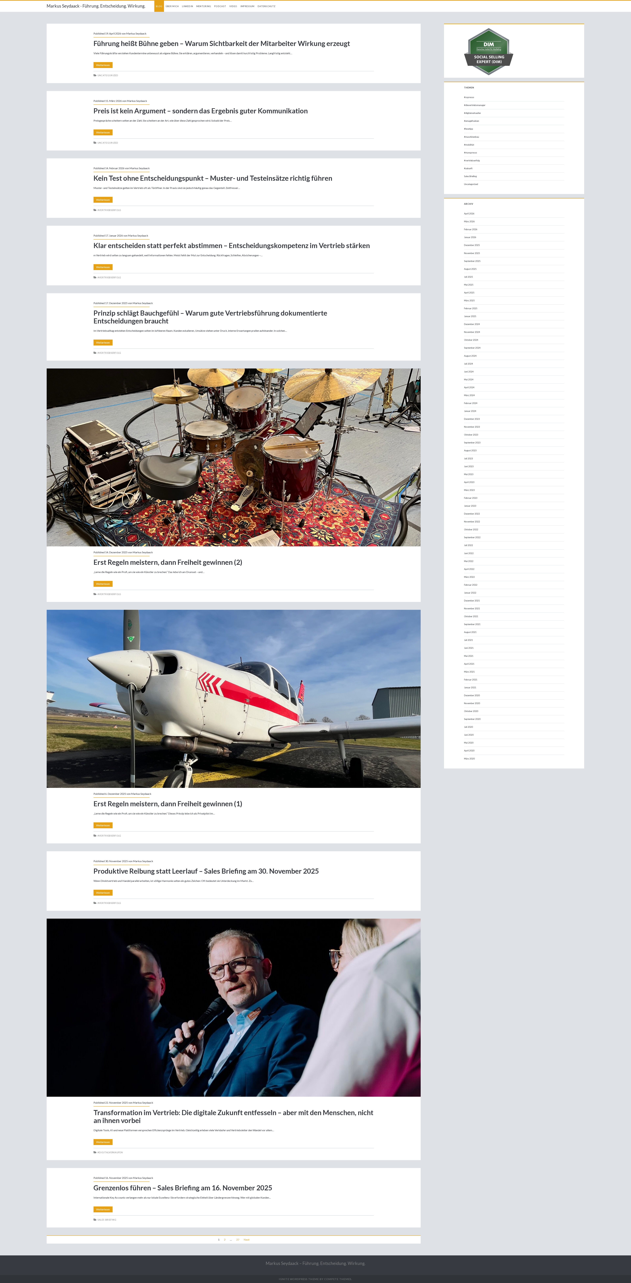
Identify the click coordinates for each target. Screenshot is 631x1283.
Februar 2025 (470, 308)
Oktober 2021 (471, 616)
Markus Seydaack (136, 33)
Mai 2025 (468, 284)
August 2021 (470, 632)
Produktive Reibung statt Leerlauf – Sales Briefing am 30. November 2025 (206, 871)
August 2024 (470, 356)
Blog (159, 6)
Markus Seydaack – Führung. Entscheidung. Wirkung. (315, 1263)
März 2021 (469, 671)
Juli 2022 (468, 545)
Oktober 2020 (471, 711)
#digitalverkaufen (110, 1152)
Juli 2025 (468, 276)
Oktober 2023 (471, 434)
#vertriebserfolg (109, 210)
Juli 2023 (468, 458)
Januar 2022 (470, 592)
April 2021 (469, 664)
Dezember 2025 (472, 245)
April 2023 (469, 482)
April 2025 (469, 292)
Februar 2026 (470, 229)
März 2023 (469, 490)
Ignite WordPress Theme (299, 1279)
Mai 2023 (468, 474)
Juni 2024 (469, 371)
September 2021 (472, 624)
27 (237, 1239)
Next (246, 1239)
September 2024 (472, 347)
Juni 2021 (469, 648)
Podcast (220, 6)
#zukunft (468, 168)
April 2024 (469, 387)
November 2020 (472, 703)
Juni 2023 (469, 466)
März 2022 (469, 577)
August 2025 (470, 269)
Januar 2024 (470, 411)
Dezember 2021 (472, 600)
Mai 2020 (468, 742)
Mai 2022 (468, 561)
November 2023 (472, 426)
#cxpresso (469, 97)
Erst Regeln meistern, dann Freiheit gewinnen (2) (234, 457)
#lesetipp (468, 128)
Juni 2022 (469, 553)
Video (233, 6)
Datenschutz (266, 6)
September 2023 (472, 442)
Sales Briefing (107, 1219)
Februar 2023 (470, 498)
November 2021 (472, 608)
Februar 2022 (470, 585)
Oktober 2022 (471, 529)
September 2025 (472, 261)
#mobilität (469, 144)
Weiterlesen (104, 65)
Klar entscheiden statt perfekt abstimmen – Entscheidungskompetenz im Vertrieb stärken (231, 245)
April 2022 (469, 569)
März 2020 (469, 758)
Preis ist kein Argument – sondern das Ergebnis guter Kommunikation (200, 111)
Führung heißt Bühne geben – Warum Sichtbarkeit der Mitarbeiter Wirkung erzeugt (221, 43)
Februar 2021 (470, 679)
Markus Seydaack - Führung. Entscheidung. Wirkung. (96, 6)
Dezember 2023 (472, 419)
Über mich (172, 6)
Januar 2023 (470, 505)
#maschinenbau (471, 137)
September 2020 (472, 719)
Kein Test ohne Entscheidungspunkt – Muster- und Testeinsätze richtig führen (212, 178)
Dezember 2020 (472, 695)
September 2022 (472, 537)
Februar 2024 (470, 403)
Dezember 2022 (472, 513)
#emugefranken (471, 121)
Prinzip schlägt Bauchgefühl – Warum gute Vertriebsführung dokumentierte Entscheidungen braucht (210, 317)
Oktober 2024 (471, 340)
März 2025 (469, 300)
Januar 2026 (470, 237)
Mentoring (203, 6)
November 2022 (472, 521)
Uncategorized (108, 75)
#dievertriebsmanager (474, 105)
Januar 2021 (470, 687)
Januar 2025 (470, 316)
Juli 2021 (468, 640)
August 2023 (470, 450)
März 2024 (469, 395)
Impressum (247, 6)
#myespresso (470, 152)
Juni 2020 (469, 734)
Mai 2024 (468, 379)
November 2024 (472, 332)
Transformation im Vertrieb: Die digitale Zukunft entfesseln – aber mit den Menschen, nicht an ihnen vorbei (234, 1008)
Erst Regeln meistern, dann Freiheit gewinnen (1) (234, 699)
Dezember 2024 (472, 324)
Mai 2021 (468, 656)
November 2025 (472, 253)
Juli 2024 (468, 363)
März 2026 (469, 221)
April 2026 (469, 213)
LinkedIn (187, 6)
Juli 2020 (468, 727)
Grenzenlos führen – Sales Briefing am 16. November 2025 (182, 1188)
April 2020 (469, 750)
